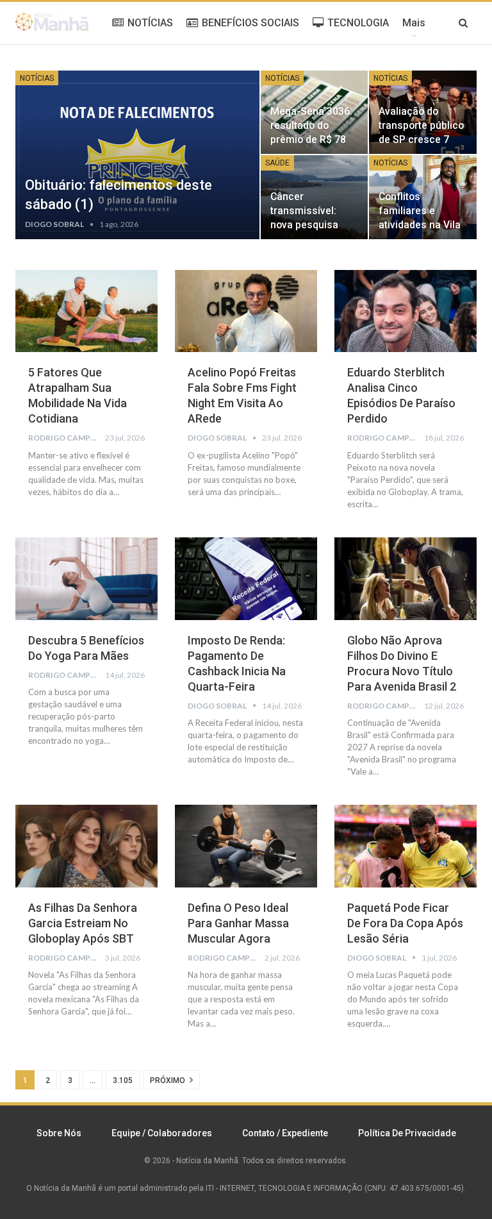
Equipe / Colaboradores (161, 1133)
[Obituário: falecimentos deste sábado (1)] (137, 155)
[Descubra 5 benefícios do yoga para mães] (86, 578)
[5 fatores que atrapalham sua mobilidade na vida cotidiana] (86, 311)
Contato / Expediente (285, 1133)
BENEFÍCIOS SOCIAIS (250, 23)
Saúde (277, 162)
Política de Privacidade (407, 1133)
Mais (413, 23)
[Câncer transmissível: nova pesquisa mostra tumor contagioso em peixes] (314, 197)
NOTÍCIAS (150, 23)
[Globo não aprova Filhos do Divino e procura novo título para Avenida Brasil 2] (405, 578)
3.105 (123, 1080)
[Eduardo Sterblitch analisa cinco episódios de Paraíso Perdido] (405, 311)
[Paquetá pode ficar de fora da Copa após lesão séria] (405, 846)
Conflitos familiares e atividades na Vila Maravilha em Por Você (420, 225)
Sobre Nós (59, 1133)
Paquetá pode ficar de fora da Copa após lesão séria (405, 923)
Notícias (37, 78)
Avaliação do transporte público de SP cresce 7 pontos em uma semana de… (421, 139)
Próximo (168, 1080)
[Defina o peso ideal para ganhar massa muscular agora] (246, 846)
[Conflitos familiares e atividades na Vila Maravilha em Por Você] (423, 197)
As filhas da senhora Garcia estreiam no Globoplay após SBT (82, 923)
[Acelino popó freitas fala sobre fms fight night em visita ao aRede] (246, 311)
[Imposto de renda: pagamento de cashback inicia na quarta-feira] (246, 578)
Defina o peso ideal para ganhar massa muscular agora (238, 923)
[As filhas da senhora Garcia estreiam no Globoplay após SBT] (86, 846)
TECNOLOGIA (358, 23)
